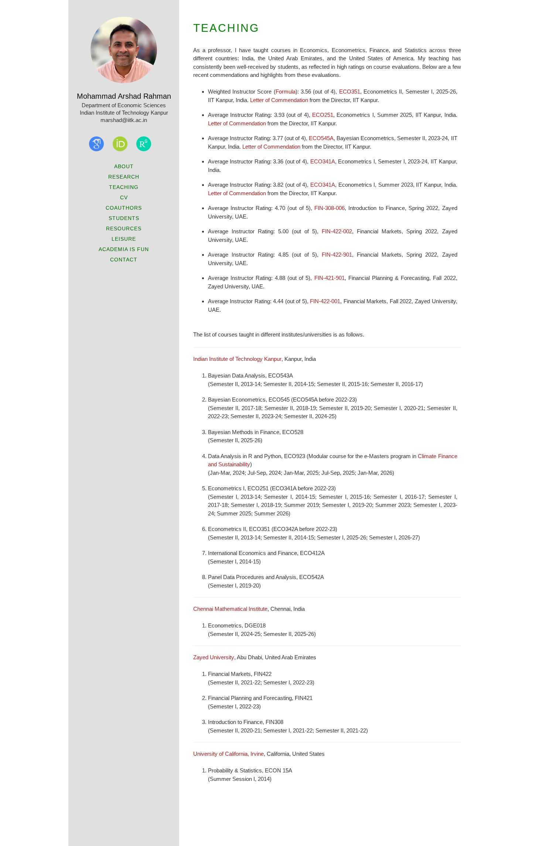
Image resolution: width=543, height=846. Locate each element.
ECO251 (322, 115)
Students (124, 218)
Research (123, 177)
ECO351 (349, 91)
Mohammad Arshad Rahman (124, 96)
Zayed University (213, 657)
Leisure (124, 239)
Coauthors (124, 208)
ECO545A (321, 138)
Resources (123, 228)
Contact (123, 260)
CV (124, 197)
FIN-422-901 (337, 254)
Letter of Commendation (279, 100)
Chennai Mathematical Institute (230, 609)
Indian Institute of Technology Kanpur (237, 359)
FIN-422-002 (337, 231)
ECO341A (322, 161)
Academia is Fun (124, 249)
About (124, 166)
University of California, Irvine (228, 754)
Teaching (124, 187)
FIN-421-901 (329, 278)
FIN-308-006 (329, 208)
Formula (286, 91)
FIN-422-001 (325, 301)
